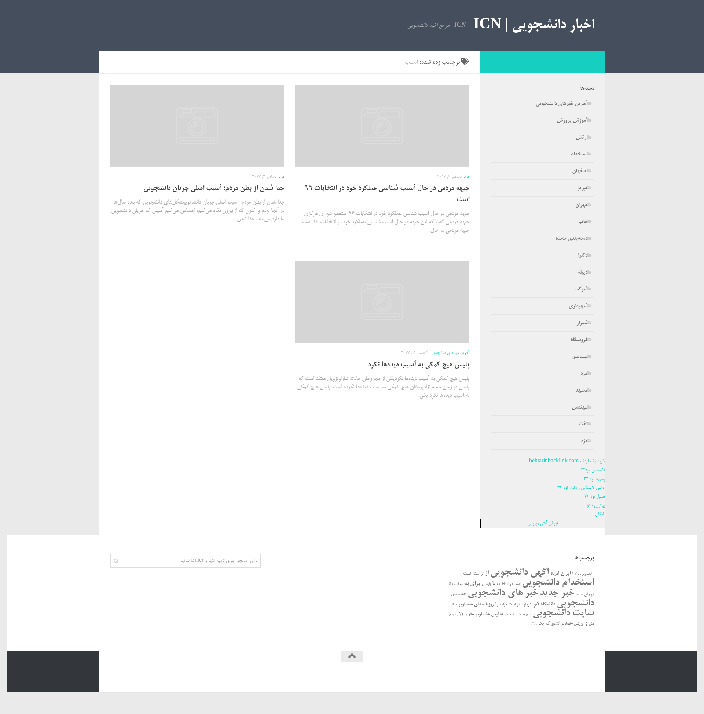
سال (453, 605)
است (467, 573)
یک (541, 623)
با (493, 584)
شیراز (581, 323)
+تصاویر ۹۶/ (584, 574)
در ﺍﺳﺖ (514, 605)
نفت (583, 424)
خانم (582, 222)
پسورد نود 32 (594, 479)
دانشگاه (547, 604)
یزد (584, 441)
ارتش (581, 137)
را (496, 604)
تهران (581, 205)
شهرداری (578, 306)
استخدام (578, 154)
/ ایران (567, 573)
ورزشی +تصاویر (572, 624)
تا (449, 584)
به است (457, 584)
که (548, 623)
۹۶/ (534, 624)
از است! (478, 574)
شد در (509, 614)
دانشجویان (458, 595)
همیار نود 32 (594, 496)
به (466, 583)
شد (518, 614)
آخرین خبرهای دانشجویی (449, 353)
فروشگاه (579, 340)
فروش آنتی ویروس (542, 523)
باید (488, 584)
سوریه (526, 614)
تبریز (582, 188)
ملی (591, 624)
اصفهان (579, 171)
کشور (555, 623)
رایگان (600, 514)
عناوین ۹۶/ (465, 614)
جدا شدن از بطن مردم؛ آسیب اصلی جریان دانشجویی (213, 189)
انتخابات (502, 584)
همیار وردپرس (531, 676)
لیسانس (579, 357)
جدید (579, 594)
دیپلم (582, 272)
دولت (503, 605)
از (487, 573)
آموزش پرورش (572, 121)
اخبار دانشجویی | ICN (533, 25)
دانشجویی (575, 603)
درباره (526, 604)
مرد (466, 177)
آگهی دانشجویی (519, 572)
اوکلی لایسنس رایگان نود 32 (581, 488)
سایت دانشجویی (563, 613)
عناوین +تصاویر (489, 614)
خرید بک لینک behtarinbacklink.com (567, 461)
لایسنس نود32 (593, 470)
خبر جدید (557, 593)
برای (475, 584)
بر (482, 584)
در (536, 604)
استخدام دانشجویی (558, 583)
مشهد (581, 390)
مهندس (579, 407)
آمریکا (554, 574)
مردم (452, 614)
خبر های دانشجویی (502, 593)
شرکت (580, 289)
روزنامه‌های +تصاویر (476, 604)
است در (515, 584)
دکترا (582, 256)
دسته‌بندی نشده (571, 239)
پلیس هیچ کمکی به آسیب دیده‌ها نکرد (418, 365)
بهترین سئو (596, 505)
